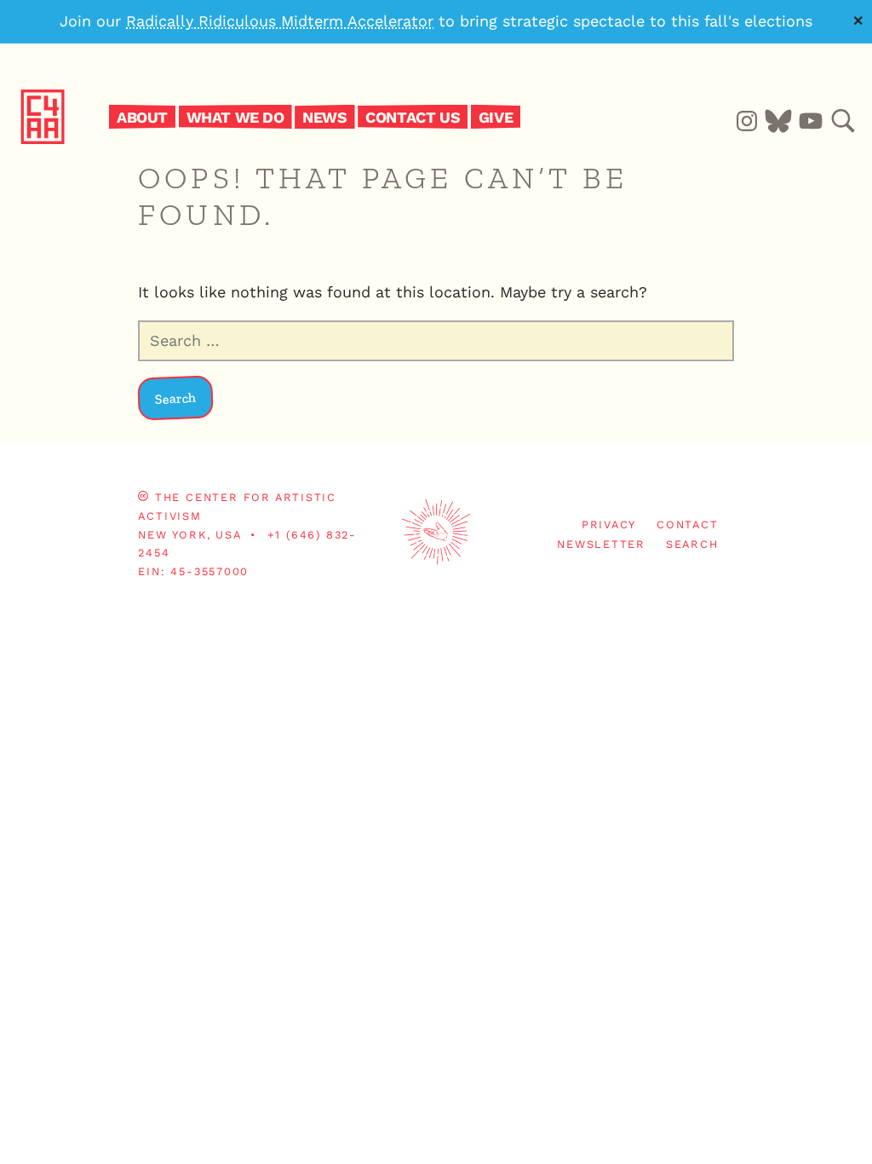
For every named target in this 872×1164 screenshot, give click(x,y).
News (324, 116)
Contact (688, 524)
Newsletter (601, 544)
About (142, 116)
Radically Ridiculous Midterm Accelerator (279, 21)
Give (496, 116)
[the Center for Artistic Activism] (74, 116)
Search (692, 544)
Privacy (609, 524)
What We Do (235, 116)
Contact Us (412, 116)
